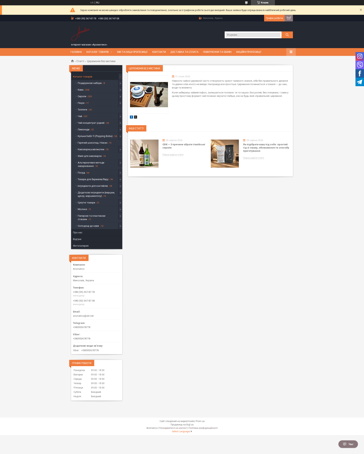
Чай (80, 116)
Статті (80, 61)
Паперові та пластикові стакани (91, 217)
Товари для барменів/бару (93, 179)
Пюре (81, 103)
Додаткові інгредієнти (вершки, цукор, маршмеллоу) (96, 194)
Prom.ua (200, 421)
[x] (135, 117)
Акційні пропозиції (248, 52)
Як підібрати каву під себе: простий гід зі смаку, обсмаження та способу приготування (266, 147)
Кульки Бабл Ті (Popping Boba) (95, 136)
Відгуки (77, 239)
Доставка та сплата (184, 52)
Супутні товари (86, 202)
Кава (80, 89)
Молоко (82, 209)
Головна (76, 52)
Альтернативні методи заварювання (91, 164)
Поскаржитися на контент (173, 428)
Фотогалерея (81, 245)
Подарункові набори (90, 83)
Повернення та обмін (217, 52)
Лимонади (83, 129)
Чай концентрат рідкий (91, 122)
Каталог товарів (97, 52)
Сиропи (82, 96)
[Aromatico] (80, 32)
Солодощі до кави (89, 225)
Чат (351, 444)
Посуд (81, 172)
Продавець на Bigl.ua (182, 424)
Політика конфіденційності (203, 428)
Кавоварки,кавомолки (91, 149)
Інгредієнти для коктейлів (93, 185)
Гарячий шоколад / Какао (92, 142)
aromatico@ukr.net (83, 315)
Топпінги (82, 109)
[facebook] (131, 117)
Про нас (77, 232)
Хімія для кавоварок (90, 156)
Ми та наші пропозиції (132, 52)
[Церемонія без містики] (149, 94)
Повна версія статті (173, 155)
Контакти (159, 52)
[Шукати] (287, 34)
